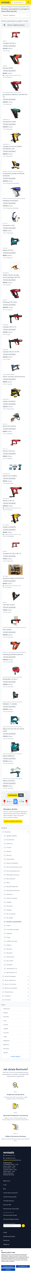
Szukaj (5, 1232)
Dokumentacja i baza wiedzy (11, 1208)
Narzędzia (9, 6)
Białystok (6, 1044)
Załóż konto (6, 1240)
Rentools (3, 6)
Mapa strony (6, 1181)
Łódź (4, 1021)
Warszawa (6, 1009)
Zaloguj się (6, 1244)
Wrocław (6, 1017)
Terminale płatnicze (8, 1200)
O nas (4, 1185)
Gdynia (5, 1052)
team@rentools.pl (10, 1158)
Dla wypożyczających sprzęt (11, 1219)
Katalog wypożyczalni (9, 1236)
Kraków (5, 1013)
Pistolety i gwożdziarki (20, 6)
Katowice (6, 1048)
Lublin (5, 1036)
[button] (15, 40)
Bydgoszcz (6, 1040)
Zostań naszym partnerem (10, 1193)
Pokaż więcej (15, 1056)
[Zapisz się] (23, 1225)
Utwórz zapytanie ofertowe (12, 821)
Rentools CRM (7, 1204)
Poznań (5, 1025)
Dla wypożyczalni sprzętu (10, 1215)
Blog (4, 1189)
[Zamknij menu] (28, 2)
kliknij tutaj (12, 1160)
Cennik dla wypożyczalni (9, 1197)
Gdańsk (5, 1029)
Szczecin (6, 1032)
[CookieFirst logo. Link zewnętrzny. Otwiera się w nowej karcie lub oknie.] (1, 1250)
